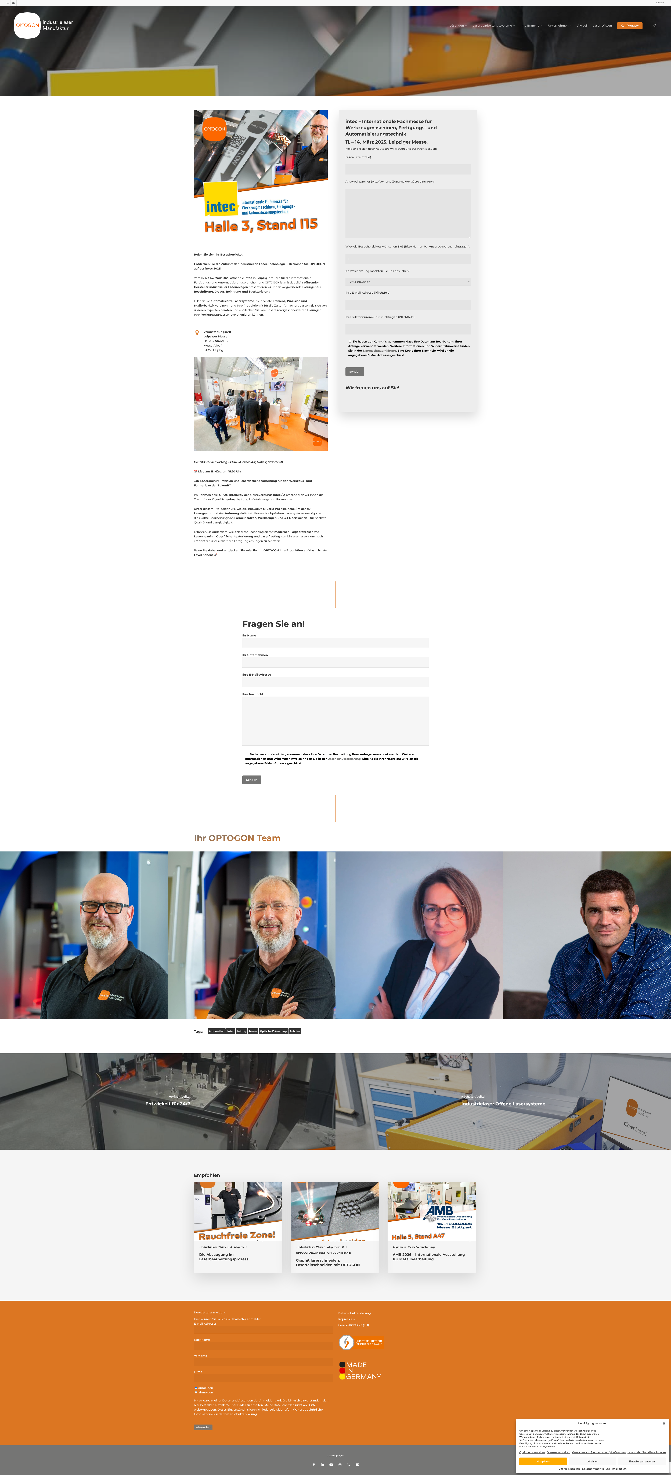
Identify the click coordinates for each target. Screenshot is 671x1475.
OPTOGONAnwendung (311, 1252)
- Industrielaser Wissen (214, 1247)
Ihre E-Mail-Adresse (256, 674)
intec (230, 1031)
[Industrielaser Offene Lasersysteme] (503, 1101)
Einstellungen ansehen (642, 1461)
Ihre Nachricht (252, 694)
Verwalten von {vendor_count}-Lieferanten (599, 1452)
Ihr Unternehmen (255, 655)
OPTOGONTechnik (339, 1252)
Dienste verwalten (558, 1452)
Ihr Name (249, 635)
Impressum (619, 1468)
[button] (664, 1423)
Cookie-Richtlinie (569, 1468)
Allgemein (240, 1247)
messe (253, 1031)
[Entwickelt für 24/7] (168, 1101)
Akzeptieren (543, 1461)
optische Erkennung (273, 1031)
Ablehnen (592, 1461)
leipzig (241, 1031)
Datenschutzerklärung (596, 1468)
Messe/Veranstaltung (421, 1247)
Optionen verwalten (532, 1452)
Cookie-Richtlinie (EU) (353, 1325)
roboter (295, 1031)
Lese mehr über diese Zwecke (646, 1452)
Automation (216, 1031)
